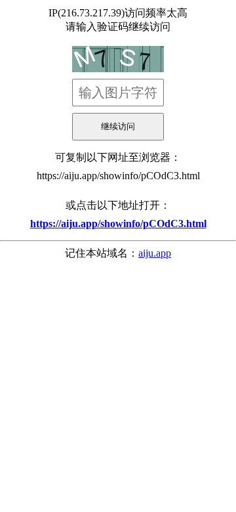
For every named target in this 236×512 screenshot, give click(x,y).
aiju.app (154, 253)
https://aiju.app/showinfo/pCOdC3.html (118, 175)
